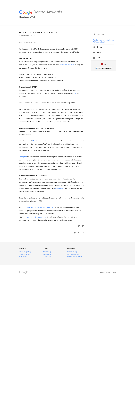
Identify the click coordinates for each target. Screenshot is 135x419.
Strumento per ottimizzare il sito (34, 217)
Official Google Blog (25, 252)
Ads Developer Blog (73, 254)
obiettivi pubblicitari (67, 65)
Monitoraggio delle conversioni (43, 141)
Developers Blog (72, 252)
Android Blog (47, 252)
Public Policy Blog (24, 254)
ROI (75, 93)
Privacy (108, 272)
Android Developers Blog (74, 256)
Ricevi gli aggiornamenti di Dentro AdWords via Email (103, 41)
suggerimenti (60, 188)
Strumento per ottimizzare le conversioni (37, 207)
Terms (114, 272)
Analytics (23, 157)
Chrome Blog (47, 254)
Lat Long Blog (47, 256)
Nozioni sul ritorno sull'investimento (38, 32)
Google (102, 272)
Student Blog (23, 256)
